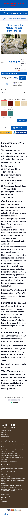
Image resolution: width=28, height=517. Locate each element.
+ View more (21, 120)
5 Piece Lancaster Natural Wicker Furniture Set (14, 19)
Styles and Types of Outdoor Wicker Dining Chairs (13, 450)
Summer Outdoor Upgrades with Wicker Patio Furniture (12, 469)
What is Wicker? (5, 434)
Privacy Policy (4, 497)
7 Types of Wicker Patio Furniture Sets (10, 448)
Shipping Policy (5, 494)
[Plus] (9, 128)
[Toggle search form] (26, 13)
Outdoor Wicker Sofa (6, 476)
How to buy (4, 459)
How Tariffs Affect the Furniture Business (11, 485)
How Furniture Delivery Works (8, 487)
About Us (3, 432)
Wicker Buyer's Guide (6, 440)
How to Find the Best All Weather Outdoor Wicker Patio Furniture (13, 442)
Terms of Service (5, 499)
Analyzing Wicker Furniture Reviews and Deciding (13, 478)
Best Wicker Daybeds (6, 464)
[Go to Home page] (14, 13)
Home (2, 17)
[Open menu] (2, 13)
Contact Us (4, 501)
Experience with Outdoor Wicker (9, 453)
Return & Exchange (5, 496)
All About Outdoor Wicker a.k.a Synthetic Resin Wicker (12, 481)
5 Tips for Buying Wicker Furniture (9, 461)
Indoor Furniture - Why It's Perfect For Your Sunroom (11, 472)
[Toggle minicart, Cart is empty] (23, 13)
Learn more (22, 78)
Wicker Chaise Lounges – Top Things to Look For (12, 466)
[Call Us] (4, 13)
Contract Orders (5, 436)
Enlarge (4, 117)
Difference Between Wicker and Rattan (10, 455)
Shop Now (14, 5)
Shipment (3, 483)
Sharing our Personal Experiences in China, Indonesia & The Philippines (11, 490)
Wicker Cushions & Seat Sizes (8, 451)
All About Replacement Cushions (9, 474)
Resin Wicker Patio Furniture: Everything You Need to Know (13, 445)
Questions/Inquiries (6, 430)
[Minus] (2, 128)
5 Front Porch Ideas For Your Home (9, 463)
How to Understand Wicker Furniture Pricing (12, 457)
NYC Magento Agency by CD (18, 515)
